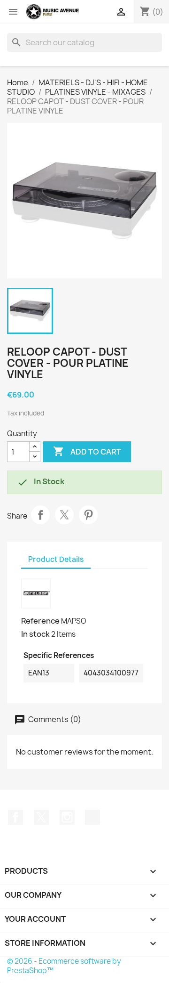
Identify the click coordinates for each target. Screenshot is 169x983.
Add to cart (87, 451)
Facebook (15, 817)
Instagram (67, 817)
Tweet (64, 514)
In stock (35, 634)
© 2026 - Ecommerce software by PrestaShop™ (64, 965)
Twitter (41, 817)
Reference (40, 621)
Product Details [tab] (56, 559)
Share (40, 514)
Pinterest (88, 514)
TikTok (92, 817)
